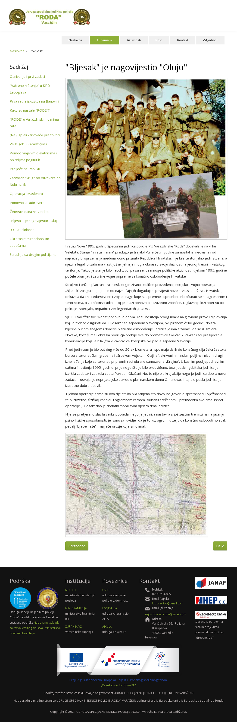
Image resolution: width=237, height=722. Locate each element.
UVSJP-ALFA (109, 608)
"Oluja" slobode (22, 229)
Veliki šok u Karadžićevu (28, 144)
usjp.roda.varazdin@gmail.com (165, 614)
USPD (105, 590)
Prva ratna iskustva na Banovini (34, 101)
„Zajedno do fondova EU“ (118, 685)
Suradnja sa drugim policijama (33, 254)
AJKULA (107, 626)
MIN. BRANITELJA (76, 608)
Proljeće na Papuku (25, 168)
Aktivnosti (134, 40)
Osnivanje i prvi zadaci (27, 76)
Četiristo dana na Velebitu (30, 211)
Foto (159, 40)
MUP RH (70, 590)
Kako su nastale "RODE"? (30, 110)
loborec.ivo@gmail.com (167, 603)
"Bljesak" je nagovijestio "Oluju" (35, 220)
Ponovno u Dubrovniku (27, 202)
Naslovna (75, 40)
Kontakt (182, 40)
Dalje (220, 546)
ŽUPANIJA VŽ (73, 626)
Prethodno (76, 546)
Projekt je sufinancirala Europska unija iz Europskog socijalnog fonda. (118, 680)
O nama (103, 40)
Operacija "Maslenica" (27, 193)
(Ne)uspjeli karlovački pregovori (35, 135)
